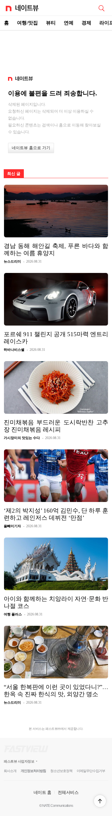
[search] (101, 8)
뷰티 (51, 23)
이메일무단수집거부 (91, 771)
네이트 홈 (42, 792)
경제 (86, 23)
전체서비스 (68, 792)
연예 (69, 23)
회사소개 (10, 771)
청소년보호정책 (61, 771)
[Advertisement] (56, 50)
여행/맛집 (27, 23)
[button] (100, 801)
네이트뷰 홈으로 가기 (31, 148)
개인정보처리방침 (33, 771)
